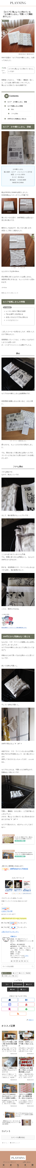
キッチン (23, 973)
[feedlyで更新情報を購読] (25, 961)
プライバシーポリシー (9, 1162)
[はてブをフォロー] (14, 961)
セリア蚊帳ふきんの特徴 (15, 106)
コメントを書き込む (18, 1137)
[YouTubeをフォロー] (19, 961)
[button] (32, 966)
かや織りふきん (7, 976)
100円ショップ (7, 973)
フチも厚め (14, 113)
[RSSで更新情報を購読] (27, 961)
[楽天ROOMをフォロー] (22, 961)
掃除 (29, 973)
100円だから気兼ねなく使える (16, 119)
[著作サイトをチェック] (11, 961)
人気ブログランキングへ (10, 932)
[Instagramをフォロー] (17, 961)
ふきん (15, 976)
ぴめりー (13, 936)
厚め (12, 109)
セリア (16, 973)
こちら (26, 955)
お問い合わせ (27, 1162)
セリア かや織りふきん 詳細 (17, 102)
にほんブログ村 (6, 911)
